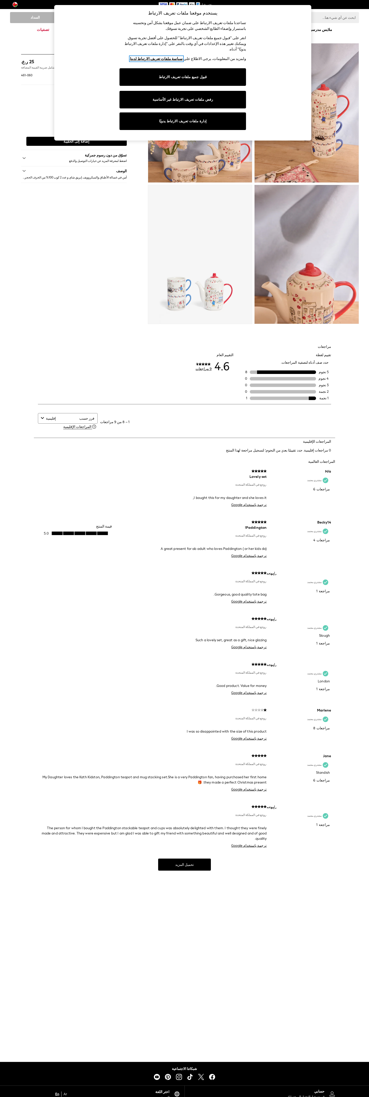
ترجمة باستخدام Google (249, 505)
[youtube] (156, 1076)
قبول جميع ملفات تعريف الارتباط (183, 77)
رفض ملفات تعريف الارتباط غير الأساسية (183, 99)
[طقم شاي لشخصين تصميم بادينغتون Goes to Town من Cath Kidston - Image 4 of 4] (200, 254)
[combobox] (61, 418)
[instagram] (178, 1076)
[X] (201, 1076)
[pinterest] (167, 1076)
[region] (182, 73)
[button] (74, 170)
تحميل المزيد (184, 865)
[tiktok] (190, 1076)
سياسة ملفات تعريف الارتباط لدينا (156, 58)
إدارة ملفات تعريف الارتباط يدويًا (183, 121)
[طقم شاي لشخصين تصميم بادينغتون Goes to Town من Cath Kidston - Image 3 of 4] (307, 254)
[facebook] (212, 1076)
